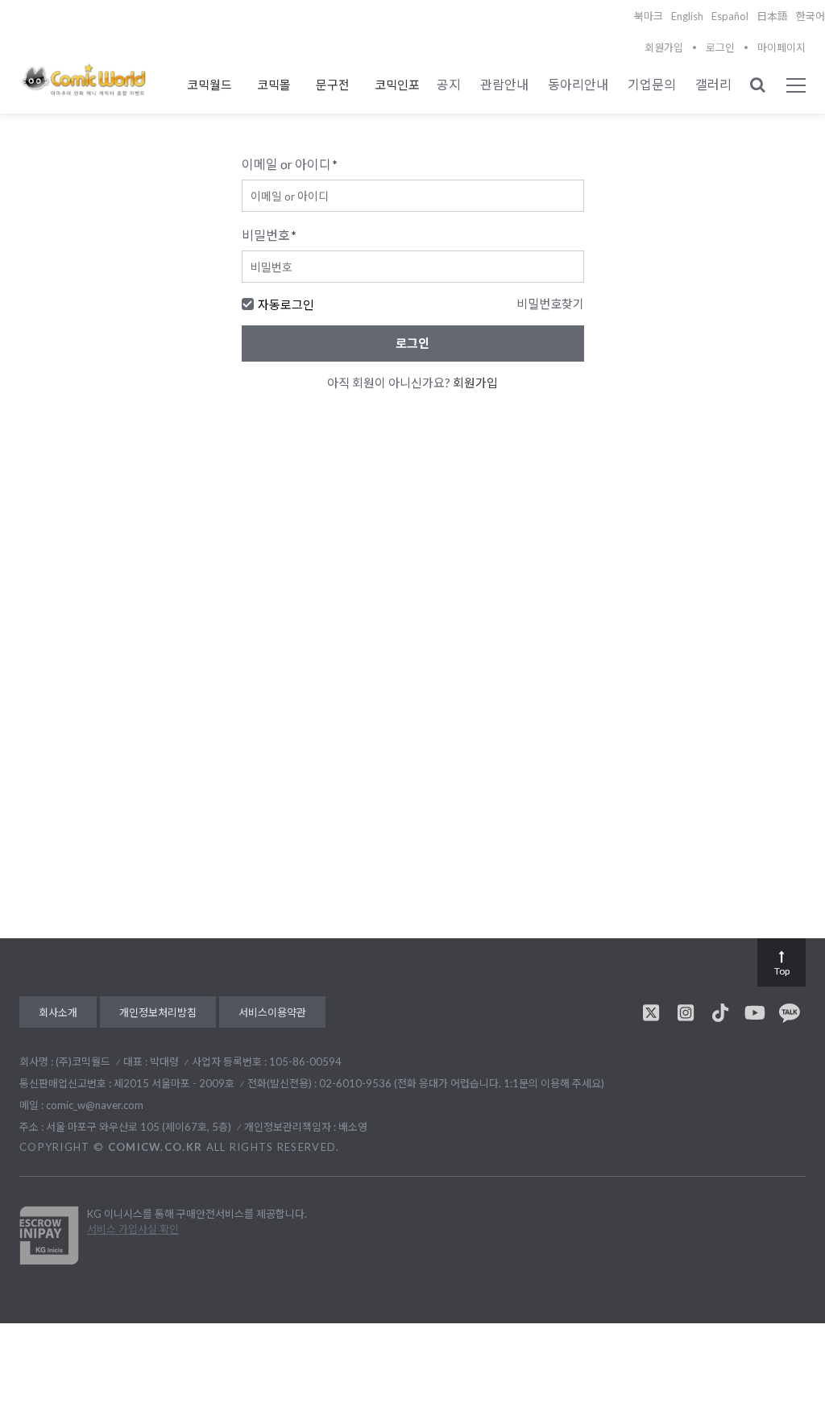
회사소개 (58, 1012)
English (687, 16)
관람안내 (504, 84)
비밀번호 (269, 234)
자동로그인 (286, 304)
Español (729, 16)
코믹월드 (209, 84)
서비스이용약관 (272, 1012)
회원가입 (664, 47)
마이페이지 (781, 47)
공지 (449, 84)
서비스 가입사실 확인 (133, 1229)
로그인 (720, 47)
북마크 (648, 16)
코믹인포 (397, 84)
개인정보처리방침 (158, 1012)
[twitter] (651, 1012)
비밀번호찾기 (550, 303)
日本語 (772, 16)
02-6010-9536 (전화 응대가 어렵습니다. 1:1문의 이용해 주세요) (461, 1083)
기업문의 (652, 84)
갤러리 (713, 84)
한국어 (810, 16)
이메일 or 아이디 (290, 164)
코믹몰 (274, 84)
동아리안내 (578, 84)
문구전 (333, 84)
